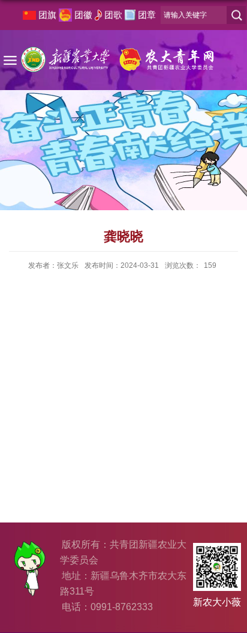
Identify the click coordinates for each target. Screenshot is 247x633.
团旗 (47, 15)
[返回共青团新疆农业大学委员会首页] (117, 54)
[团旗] (29, 15)
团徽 (83, 15)
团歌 (113, 15)
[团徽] (65, 15)
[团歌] (98, 15)
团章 (147, 15)
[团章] (130, 15)
